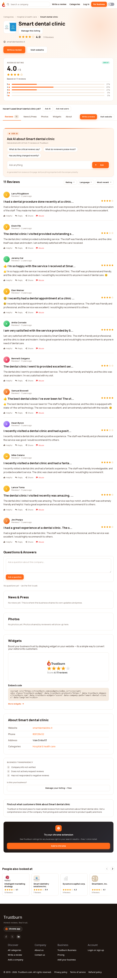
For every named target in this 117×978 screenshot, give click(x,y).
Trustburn (13, 917)
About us (39, 950)
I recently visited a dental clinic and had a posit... (37, 431)
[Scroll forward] (112, 868)
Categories (74, 4)
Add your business (67, 959)
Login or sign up (96, 950)
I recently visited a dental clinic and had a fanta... (37, 463)
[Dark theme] (111, 4)
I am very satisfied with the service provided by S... (38, 330)
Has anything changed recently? (24, 155)
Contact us (40, 954)
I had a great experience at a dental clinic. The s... (37, 528)
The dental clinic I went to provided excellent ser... (38, 366)
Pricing (61, 954)
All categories (14, 950)
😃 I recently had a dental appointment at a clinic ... (38, 298)
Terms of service (78, 972)
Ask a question (15, 577)
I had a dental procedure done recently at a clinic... (38, 202)
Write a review (59, 4)
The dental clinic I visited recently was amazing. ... (38, 495)
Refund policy (95, 972)
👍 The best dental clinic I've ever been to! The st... (38, 399)
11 (62, 672)
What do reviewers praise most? (60, 149)
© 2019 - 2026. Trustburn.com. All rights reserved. (28, 972)
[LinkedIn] (18, 936)
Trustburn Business (67, 950)
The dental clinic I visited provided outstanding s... (38, 234)
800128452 (38, 734)
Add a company (15, 959)
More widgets (14, 704)
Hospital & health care (27, 17)
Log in (86, 4)
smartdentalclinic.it (42, 727)
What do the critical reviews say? (24, 149)
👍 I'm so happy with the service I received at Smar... (39, 266)
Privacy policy (60, 972)
